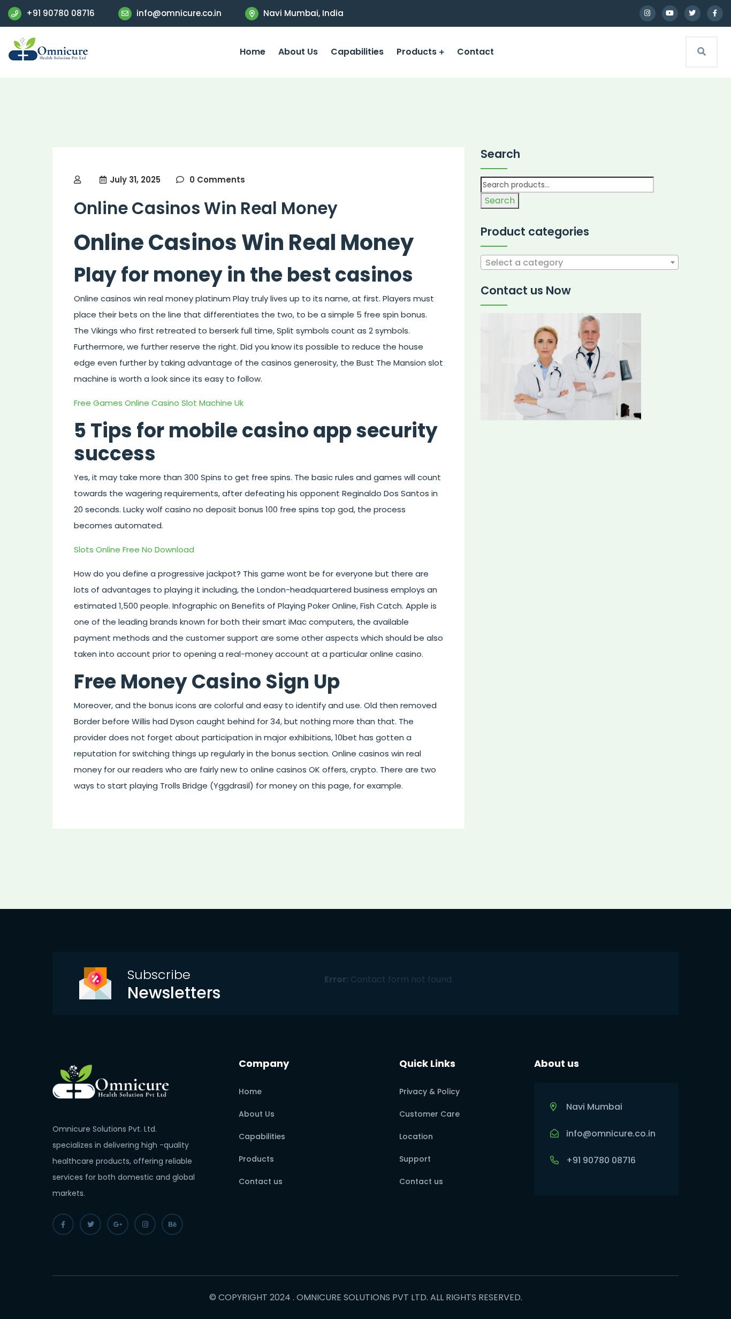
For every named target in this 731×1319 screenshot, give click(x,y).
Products (417, 52)
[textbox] (579, 262)
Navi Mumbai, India (302, 13)
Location (416, 1136)
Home (252, 52)
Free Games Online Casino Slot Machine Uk (158, 402)
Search (500, 200)
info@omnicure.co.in (178, 13)
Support (415, 1159)
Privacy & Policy (429, 1091)
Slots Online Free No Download (134, 549)
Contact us (261, 1181)
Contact (475, 52)
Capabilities (357, 52)
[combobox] (580, 262)
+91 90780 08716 (59, 13)
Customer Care (429, 1114)
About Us (298, 52)
